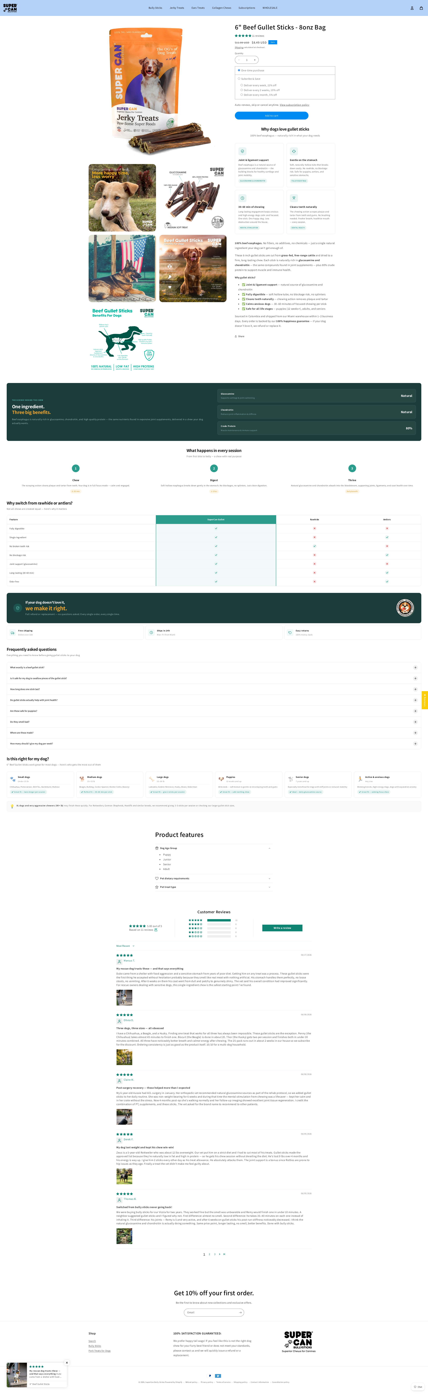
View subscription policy (294, 105)
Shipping (239, 47)
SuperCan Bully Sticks (155, 1382)
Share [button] (241, 336)
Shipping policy (241, 1382)
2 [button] (209, 1254)
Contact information (260, 1382)
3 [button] (215, 1254)
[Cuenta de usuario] (412, 8)
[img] (124, 955)
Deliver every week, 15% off (260, 85)
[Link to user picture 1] (124, 998)
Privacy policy (207, 1382)
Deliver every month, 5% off (260, 95)
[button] (243, 35)
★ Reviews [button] (425, 700)
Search (92, 1340)
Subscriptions (247, 8)
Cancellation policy (280, 1382)
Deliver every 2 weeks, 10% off (261, 90)
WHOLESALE (270, 8)
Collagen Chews (221, 8)
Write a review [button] (282, 928)
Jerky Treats (177, 8)
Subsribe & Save (250, 79)
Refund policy (191, 1382)
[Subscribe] (240, 1312)
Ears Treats (198, 8)
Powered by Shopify (173, 1382)
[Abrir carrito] (421, 8)
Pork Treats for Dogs (100, 1350)
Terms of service (223, 1382)
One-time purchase (252, 70)
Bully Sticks (155, 8)
